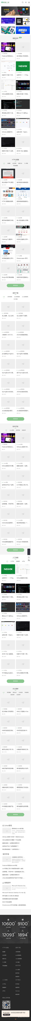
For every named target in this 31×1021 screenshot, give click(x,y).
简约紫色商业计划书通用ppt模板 (22, 768)
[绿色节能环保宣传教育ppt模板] (8, 759)
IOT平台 (20, 72)
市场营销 (26, 692)
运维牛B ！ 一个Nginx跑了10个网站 (23, 75)
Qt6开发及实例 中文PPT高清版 (22, 730)
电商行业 (20, 163)
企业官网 (14, 163)
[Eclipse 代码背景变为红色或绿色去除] (23, 533)
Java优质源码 (25, 296)
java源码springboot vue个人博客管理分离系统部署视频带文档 (8, 354)
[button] (6, 12)
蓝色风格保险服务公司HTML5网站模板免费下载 (23, 201)
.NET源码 (16, 299)
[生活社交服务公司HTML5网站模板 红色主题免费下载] (23, 230)
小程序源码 (9, 296)
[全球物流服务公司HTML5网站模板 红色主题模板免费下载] (8, 249)
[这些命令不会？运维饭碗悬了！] (8, 476)
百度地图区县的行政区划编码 (10, 898)
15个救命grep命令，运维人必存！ (8, 673)
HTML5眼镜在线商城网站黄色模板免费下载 (8, 201)
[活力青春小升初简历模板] (23, 47)
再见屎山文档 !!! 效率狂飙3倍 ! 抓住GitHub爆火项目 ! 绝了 (8, 113)
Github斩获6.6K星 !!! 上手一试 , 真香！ (8, 94)
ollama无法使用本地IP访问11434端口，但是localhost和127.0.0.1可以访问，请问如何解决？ (8, 523)
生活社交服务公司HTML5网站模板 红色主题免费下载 (23, 239)
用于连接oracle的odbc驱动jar (10, 895)
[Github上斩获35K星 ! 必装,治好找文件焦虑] (8, 123)
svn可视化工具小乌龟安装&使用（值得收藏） (23, 485)
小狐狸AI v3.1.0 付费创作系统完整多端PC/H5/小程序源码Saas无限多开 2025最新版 (8, 335)
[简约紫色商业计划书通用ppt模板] (23, 759)
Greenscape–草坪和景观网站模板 (23, 258)
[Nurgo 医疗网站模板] (8, 268)
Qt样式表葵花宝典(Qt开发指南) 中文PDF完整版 (8, 730)
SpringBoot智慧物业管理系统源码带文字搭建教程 (22, 354)
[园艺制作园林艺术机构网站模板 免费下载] (8, 211)
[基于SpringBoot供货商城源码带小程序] (23, 364)
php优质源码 (17, 296)
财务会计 (15, 692)
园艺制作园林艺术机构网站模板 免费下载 (8, 220)
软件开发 (5, 53)
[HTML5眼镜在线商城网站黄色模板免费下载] (8, 192)
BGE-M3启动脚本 (7, 902)
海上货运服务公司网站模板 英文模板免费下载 (23, 220)
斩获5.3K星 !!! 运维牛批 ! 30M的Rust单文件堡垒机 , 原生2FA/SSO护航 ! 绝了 (8, 151)
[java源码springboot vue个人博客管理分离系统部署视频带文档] (8, 345)
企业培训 (21, 692)
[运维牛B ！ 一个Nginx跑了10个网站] (23, 66)
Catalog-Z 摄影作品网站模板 (8, 239)
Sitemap (17, 990)
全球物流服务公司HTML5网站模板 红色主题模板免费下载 (8, 258)
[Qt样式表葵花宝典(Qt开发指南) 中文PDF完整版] (8, 721)
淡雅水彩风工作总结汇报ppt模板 (7, 787)
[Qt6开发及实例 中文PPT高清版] (23, 721)
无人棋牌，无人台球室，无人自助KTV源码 (8, 316)
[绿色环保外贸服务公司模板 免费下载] (23, 268)
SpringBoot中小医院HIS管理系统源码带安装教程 (7, 373)
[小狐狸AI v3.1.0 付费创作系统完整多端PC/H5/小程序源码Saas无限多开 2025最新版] (8, 326)
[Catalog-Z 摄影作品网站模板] (8, 230)
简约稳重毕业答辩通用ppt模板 (22, 806)
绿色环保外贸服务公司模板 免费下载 (22, 277)
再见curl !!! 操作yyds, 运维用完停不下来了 (22, 113)
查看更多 (15, 285)
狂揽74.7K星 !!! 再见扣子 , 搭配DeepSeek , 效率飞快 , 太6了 (8, 75)
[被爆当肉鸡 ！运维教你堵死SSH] (23, 457)
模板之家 (5, 2)
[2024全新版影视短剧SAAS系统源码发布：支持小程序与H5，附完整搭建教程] (23, 326)
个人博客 (26, 163)
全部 (4, 163)
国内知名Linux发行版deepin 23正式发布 (18, 829)
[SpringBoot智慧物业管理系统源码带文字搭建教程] (23, 345)
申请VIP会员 (6, 1014)
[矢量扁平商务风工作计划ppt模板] (23, 740)
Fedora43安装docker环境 (8, 56)
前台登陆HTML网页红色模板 (7, 182)
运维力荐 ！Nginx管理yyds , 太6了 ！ (22, 132)
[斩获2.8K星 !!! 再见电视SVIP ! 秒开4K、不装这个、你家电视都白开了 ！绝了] (23, 85)
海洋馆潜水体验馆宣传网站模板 (22, 182)
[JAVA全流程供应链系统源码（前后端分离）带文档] (23, 383)
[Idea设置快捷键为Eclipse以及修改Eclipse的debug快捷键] (8, 533)
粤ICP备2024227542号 (23, 1017)
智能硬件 (18, 561)
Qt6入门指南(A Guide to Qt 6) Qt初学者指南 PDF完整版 (23, 711)
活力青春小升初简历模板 (22, 56)
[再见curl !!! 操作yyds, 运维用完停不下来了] (23, 104)
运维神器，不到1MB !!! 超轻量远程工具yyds (8, 504)
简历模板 (20, 53)
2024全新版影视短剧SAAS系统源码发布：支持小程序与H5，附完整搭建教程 (23, 335)
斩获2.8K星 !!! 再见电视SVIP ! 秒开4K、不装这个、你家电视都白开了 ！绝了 (23, 94)
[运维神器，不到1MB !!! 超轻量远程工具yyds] (8, 495)
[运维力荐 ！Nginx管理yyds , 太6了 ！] (23, 123)
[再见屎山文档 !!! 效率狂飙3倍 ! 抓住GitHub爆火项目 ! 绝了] (8, 104)
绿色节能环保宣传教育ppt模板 (7, 768)
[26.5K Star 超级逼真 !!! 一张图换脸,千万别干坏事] (23, 142)
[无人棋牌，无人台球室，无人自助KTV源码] (8, 307)
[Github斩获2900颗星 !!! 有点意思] (8, 457)
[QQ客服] (28, 557)
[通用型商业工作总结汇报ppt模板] (23, 778)
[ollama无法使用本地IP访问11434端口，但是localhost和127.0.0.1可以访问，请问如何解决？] (8, 514)
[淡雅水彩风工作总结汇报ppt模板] (8, 778)
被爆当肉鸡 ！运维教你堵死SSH (23, 466)
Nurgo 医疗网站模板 (8, 277)
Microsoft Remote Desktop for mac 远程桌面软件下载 (19, 886)
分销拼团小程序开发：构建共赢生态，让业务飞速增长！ (18, 857)
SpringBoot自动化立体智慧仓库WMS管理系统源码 (8, 392)
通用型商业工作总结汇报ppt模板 (22, 787)
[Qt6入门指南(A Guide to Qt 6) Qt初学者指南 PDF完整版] (23, 702)
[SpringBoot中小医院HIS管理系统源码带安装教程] (8, 364)
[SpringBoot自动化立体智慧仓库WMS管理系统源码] (8, 383)
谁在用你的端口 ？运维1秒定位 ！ (23, 523)
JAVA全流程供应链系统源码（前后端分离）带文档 (23, 392)
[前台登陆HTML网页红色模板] (8, 173)
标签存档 (17, 994)
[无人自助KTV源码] (23, 307)
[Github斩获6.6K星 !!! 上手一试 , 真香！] (8, 85)
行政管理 (18, 694)
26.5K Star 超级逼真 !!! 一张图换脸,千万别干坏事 (23, 151)
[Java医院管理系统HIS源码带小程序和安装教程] (23, 402)
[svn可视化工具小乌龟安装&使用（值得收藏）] (23, 476)
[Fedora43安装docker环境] (8, 47)
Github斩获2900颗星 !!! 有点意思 (7, 466)
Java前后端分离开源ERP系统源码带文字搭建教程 (8, 411)
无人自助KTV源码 (22, 315)
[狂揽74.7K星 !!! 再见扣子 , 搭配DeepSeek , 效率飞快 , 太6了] (8, 66)
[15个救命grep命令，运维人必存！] (8, 664)
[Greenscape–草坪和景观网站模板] (23, 249)
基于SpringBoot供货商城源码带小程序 (22, 373)
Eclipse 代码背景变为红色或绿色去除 (22, 542)
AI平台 (4, 72)
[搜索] (22, 2)
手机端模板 (15, 165)
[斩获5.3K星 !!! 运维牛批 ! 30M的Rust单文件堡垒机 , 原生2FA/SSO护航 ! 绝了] (8, 142)
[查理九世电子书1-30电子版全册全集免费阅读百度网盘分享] (8, 740)
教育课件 (12, 694)
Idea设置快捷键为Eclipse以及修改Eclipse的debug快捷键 (8, 542)
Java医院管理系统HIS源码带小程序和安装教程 (23, 411)
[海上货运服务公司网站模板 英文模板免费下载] (23, 211)
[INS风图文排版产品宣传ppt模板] (8, 797)
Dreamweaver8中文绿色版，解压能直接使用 (14, 905)
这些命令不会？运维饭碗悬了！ (7, 485)
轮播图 (8, 163)
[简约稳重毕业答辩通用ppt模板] (23, 797)
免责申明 (17, 987)
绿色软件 (24, 430)
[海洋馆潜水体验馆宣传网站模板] (23, 173)
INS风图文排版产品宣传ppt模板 (7, 806)
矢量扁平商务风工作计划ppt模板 (22, 749)
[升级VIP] (28, 552)
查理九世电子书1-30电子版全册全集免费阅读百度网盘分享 (7, 749)
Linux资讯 (12, 430)
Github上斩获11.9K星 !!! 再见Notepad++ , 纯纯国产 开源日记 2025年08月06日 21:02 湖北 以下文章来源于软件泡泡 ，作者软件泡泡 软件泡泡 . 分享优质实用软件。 (23, 447)
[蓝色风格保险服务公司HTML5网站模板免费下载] (23, 192)
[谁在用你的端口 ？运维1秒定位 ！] (23, 514)
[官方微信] (28, 560)
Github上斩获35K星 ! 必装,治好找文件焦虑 (8, 132)
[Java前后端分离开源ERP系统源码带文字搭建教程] (8, 402)
